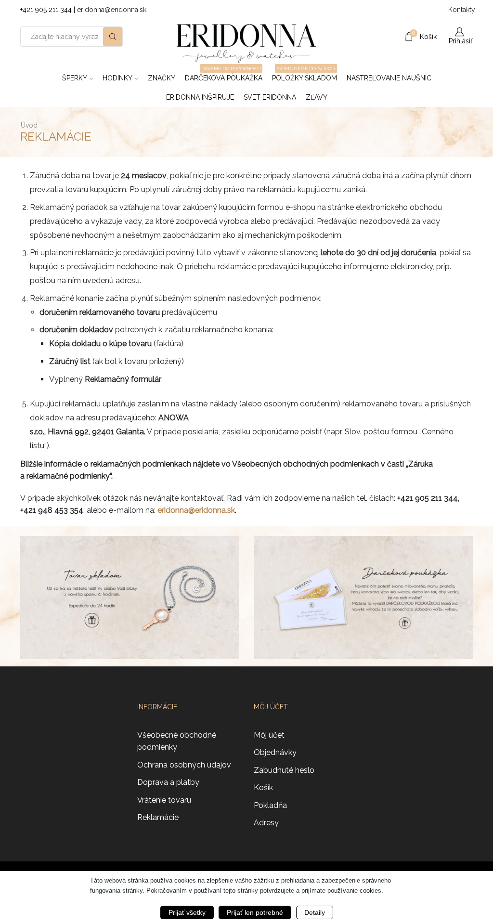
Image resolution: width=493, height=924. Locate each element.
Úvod (29, 125)
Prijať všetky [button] (187, 912)
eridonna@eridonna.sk (111, 9)
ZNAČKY (161, 78)
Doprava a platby (168, 782)
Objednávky (275, 752)
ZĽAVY (316, 97)
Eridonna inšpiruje (200, 97)
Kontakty (460, 9)
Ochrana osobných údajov (184, 764)
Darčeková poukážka (223, 75)
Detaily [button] (314, 912)
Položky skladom (304, 75)
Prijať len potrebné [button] (255, 912)
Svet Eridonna (270, 97)
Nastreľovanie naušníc (389, 78)
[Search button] (112, 36)
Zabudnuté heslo (284, 770)
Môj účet (269, 735)
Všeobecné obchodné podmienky (176, 741)
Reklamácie (158, 817)
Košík (263, 787)
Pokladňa (270, 805)
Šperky (74, 78)
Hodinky (117, 78)
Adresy (266, 822)
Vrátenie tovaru (164, 800)
